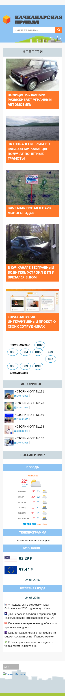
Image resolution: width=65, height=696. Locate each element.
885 (38, 352)
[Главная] (32, 19)
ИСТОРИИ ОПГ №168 (29, 426)
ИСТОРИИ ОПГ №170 (29, 403)
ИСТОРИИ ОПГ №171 (29, 391)
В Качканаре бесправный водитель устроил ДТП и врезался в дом (31, 272)
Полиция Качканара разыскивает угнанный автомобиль (30, 100)
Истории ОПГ (32, 384)
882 (40, 345)
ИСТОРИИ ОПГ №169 (29, 414)
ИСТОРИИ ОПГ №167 (29, 438)
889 (25, 366)
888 (12, 366)
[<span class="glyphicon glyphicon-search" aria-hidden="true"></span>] (58, 30)
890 (38, 366)
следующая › (19, 372)
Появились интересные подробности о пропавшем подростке (31, 625)
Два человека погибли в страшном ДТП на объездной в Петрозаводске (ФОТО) (31, 615)
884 (25, 352)
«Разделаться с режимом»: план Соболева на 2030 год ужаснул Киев (27, 606)
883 (12, 352)
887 (50, 359)
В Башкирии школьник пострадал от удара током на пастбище (29, 644)
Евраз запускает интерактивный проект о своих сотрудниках (32, 322)
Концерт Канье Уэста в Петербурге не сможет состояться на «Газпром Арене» (30, 634)
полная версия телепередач (32, 540)
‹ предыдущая (20, 344)
